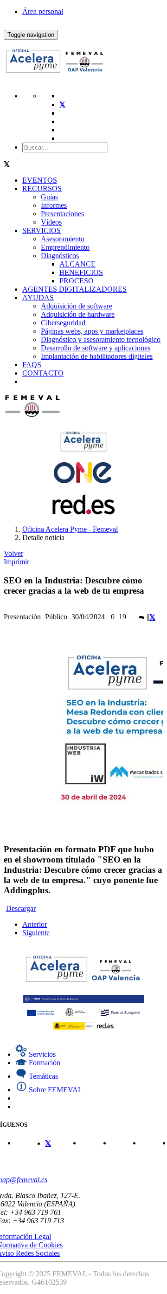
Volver (13, 553)
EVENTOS (39, 180)
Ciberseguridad (63, 323)
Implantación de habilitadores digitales (97, 356)
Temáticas (42, 1076)
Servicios (41, 1054)
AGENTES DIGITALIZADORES (74, 289)
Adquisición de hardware (78, 314)
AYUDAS (38, 297)
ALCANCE (77, 264)
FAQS (31, 365)
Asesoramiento (62, 239)
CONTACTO (43, 373)
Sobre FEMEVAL (55, 1090)
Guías (49, 197)
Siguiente (36, 933)
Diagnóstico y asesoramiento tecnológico (101, 339)
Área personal (42, 11)
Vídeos (51, 222)
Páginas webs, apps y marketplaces (92, 331)
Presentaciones (62, 214)
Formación (43, 1063)
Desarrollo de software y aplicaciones (95, 348)
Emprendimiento (65, 247)
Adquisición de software (76, 306)
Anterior (34, 924)
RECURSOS (42, 188)
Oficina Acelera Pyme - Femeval (70, 529)
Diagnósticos (60, 256)
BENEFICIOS (81, 272)
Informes (54, 205)
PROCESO (76, 281)
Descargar (21, 908)
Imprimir (16, 562)
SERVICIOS (41, 230)
